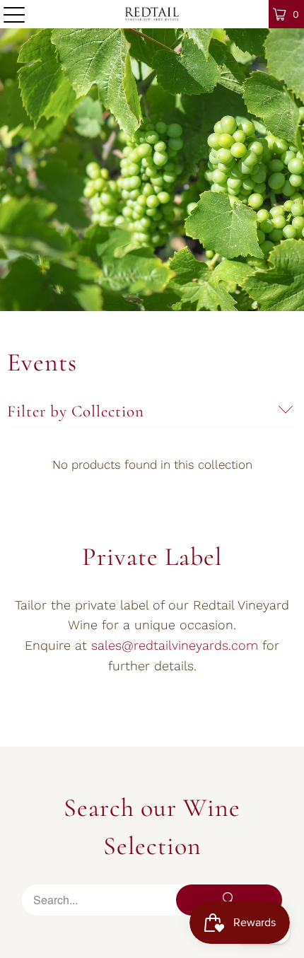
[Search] (229, 900)
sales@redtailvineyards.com (174, 645)
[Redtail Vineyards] (152, 14)
